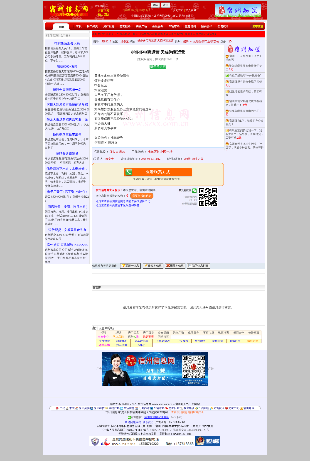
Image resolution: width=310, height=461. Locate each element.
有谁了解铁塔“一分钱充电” (245, 75)
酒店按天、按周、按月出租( (67, 206)
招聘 (61, 27)
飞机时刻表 (163, 341)
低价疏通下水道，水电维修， (67, 168)
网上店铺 (118, 336)
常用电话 (217, 341)
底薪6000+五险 (67, 66)
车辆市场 (174, 26)
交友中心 (103, 336)
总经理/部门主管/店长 (206, 41)
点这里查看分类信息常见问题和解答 (117, 205)
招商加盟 (204, 408)
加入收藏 (190, 10)
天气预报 (104, 341)
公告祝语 (223, 26)
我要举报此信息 (141, 195)
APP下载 (176, 417)
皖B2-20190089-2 (162, 430)
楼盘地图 (121, 341)
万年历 (141, 345)
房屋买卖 (84, 408)
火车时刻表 (141, 341)
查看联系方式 (158, 172)
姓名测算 (121, 345)
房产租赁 (108, 26)
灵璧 (107, 10)
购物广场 (141, 26)
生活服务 (157, 26)
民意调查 (148, 336)
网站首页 (163, 336)
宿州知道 (248, 408)
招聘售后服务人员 (67, 43)
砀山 (100, 14)
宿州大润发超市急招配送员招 (67, 104)
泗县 (107, 14)
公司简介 (195, 426)
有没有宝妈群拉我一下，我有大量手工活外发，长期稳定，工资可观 (245, 134)
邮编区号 (235, 341)
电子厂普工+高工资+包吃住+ (67, 192)
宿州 (133, 336)
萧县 (100, 10)
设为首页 (178, 10)
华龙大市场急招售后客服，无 (67, 119)
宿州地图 (200, 341)
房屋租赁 (99, 408)
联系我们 (148, 422)
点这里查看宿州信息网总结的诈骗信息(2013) (123, 201)
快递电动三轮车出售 (67, 134)
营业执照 (207, 426)
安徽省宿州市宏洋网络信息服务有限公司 (121, 426)
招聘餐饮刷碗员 (67, 153)
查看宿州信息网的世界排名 (187, 412)
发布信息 (257, 26)
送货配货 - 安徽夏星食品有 (67, 230)
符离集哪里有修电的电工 (244, 111)
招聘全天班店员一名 (67, 89)
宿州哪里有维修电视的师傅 (245, 81)
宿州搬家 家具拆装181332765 (67, 245)
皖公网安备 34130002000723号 (191, 430)
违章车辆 (104, 345)
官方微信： (150, 417)
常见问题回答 (133, 422)
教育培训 (190, 26)
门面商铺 (144, 408)
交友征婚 (125, 26)
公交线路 (182, 341)
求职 (78, 26)
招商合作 (206, 26)
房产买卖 (92, 26)
